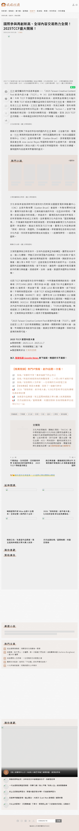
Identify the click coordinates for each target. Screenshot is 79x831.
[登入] (73, 5)
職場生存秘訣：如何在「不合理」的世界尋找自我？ (27, 662)
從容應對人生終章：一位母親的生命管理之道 (24, 658)
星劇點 (39, 11)
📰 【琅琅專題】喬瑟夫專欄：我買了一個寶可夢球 (36, 385)
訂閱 (58, 821)
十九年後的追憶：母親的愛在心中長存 (22, 665)
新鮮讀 (4, 11)
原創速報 (17, 15)
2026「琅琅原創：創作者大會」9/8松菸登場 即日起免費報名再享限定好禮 (57, 514)
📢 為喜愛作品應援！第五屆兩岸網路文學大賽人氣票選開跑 (41, 396)
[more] (71, 160)
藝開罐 (25, 11)
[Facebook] (6, 91)
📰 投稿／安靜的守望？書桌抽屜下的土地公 (34, 374)
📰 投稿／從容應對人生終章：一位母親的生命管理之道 (39, 382)
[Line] (6, 98)
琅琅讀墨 (61, 11)
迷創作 (32, 11)
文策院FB (66, 445)
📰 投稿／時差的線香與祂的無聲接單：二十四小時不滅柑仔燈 (42, 378)
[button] (6, 106)
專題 (46, 11)
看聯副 (11, 11)
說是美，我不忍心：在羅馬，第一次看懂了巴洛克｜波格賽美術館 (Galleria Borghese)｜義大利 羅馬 (41, 653)
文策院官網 (31, 350)
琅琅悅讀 (4, 15)
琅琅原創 (52, 11)
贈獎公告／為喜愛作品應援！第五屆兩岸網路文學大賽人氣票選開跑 (20, 542)
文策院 (20, 32)
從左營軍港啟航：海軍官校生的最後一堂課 (23, 648)
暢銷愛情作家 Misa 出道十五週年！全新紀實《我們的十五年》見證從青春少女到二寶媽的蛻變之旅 (20, 515)
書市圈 (18, 11)
